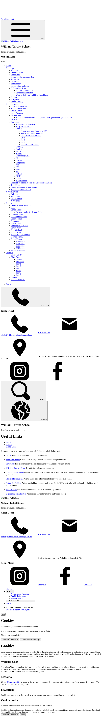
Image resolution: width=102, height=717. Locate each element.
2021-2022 (20, 244)
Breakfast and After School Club (29, 212)
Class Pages (15, 257)
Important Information (24, 93)
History (19, 160)
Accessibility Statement (20, 594)
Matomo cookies (13, 682)
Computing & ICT (23, 156)
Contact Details (17, 72)
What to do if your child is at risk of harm (32, 95)
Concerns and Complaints (21, 205)
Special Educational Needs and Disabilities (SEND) (31, 183)
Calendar (14, 194)
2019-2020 (20, 248)
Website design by (18, 610)
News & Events (12, 192)
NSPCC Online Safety (15, 472)
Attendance (15, 221)
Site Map (9, 589)
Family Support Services (20, 234)
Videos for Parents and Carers (32, 133)
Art (17, 165)
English (19, 149)
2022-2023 (20, 241)
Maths (18, 151)
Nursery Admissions (19, 106)
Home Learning (17, 237)
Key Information (12, 104)
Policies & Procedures (24, 90)
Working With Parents (19, 225)
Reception (20, 262)
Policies (14, 120)
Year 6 (18, 275)
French (18, 178)
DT (17, 167)
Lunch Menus (16, 219)
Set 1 (23, 138)
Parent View (16, 228)
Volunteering (16, 84)
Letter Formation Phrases (31, 135)
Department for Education (16, 494)
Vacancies (15, 79)
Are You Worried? (18, 280)
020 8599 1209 (44, 333)
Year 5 (18, 273)
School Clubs (16, 210)
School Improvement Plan (21, 189)
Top (3, 614)
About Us (10, 68)
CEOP (9, 455)
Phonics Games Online (30, 144)
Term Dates (15, 196)
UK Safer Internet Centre (16, 468)
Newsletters (15, 201)
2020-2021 (20, 246)
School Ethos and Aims (20, 86)
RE (17, 171)
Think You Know (13, 459)
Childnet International (15, 479)
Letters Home (16, 198)
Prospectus (15, 99)
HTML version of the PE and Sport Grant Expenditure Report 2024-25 (44, 117)
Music (18, 169)
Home (8, 66)
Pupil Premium (17, 113)
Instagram (42, 585)
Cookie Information (18, 596)
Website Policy (17, 598)
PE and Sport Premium (20, 115)
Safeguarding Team (18, 88)
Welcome (14, 70)
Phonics (19, 129)
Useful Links (16, 223)
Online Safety (16, 255)
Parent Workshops (18, 250)
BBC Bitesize (11, 490)
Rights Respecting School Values (24, 187)
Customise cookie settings (30, 640)
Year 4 (18, 271)
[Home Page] (12, 41)
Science (19, 153)
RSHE (18, 176)
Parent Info (10, 464)
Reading (19, 147)
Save (23, 715)
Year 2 (18, 266)
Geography (20, 162)
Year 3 (18, 268)
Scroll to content (7, 19)
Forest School (21, 180)
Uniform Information (19, 216)
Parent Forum (16, 239)
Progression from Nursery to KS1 (34, 131)
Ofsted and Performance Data (22, 77)
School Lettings (17, 102)
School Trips (16, 232)
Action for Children (14, 483)
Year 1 (18, 264)
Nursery (19, 259)
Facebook (88, 585)
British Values (16, 111)
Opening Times (17, 214)
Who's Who (15, 75)
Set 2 (23, 140)
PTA (13, 207)
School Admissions (18, 108)
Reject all (5, 640)
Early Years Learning (24, 126)
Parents (9, 203)
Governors (15, 81)
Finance (14, 97)
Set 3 (23, 142)
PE (17, 158)
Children (9, 253)
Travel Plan (15, 185)
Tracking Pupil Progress (25, 124)
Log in (8, 284)
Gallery (14, 277)
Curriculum (15, 122)
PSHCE (19, 174)
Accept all (14, 640)
